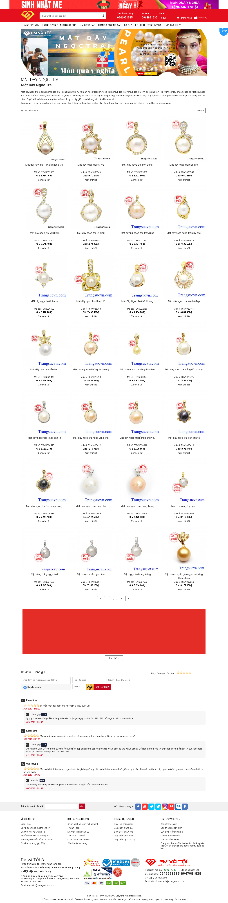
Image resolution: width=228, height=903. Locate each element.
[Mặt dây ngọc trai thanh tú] (90, 275)
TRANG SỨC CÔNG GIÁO (109, 25)
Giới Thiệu (26, 824)
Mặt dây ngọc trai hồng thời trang (91, 369)
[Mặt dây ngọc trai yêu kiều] (44, 207)
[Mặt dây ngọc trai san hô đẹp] (184, 275)
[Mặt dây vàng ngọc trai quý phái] (184, 207)
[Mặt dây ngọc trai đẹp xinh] (184, 139)
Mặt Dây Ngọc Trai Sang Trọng (137, 506)
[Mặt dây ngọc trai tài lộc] (90, 139)
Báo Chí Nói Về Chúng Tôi (33, 832)
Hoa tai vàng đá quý (161, 103)
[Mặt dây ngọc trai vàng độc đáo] (137, 343)
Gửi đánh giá (102, 687)
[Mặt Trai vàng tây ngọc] (184, 480)
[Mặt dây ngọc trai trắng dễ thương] (184, 343)
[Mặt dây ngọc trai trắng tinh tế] (44, 412)
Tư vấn (223, 31)
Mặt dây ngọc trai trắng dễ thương (184, 369)
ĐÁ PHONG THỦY (172, 25)
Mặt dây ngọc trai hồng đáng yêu (137, 437)
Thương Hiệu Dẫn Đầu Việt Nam (37, 839)
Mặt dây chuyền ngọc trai (91, 574)
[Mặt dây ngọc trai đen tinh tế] (184, 412)
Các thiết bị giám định (171, 828)
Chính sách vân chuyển (78, 839)
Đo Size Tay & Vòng (123, 832)
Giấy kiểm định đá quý (124, 839)
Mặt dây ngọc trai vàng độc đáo (137, 369)
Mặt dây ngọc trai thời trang (137, 164)
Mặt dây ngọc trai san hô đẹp (184, 301)
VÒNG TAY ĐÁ (154, 25)
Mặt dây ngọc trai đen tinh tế (184, 437)
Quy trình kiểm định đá (172, 832)
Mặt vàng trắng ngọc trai (44, 574)
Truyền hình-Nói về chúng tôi (35, 835)
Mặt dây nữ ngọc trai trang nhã (137, 233)
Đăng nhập (186, 18)
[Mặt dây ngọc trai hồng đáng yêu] (137, 412)
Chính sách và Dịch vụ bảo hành (82, 824)
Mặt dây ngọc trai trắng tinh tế (44, 437)
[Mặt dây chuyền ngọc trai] (90, 548)
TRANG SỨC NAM (30, 25)
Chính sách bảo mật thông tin (35, 828)
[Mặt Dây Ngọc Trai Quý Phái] (90, 480)
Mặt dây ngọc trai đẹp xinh (183, 164)
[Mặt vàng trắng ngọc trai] (44, 548)
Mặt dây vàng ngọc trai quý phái (184, 233)
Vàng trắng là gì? (169, 824)
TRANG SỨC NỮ (49, 25)
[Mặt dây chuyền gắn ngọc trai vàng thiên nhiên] (184, 548)
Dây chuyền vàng (142, 103)
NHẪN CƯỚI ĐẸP (68, 25)
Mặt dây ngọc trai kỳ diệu (91, 233)
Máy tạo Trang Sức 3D (78, 832)
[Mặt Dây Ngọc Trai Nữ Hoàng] (137, 275)
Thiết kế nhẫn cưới (123, 824)
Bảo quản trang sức (124, 828)
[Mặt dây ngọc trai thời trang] (137, 139)
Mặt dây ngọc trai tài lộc (90, 164)
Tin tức (162, 18)
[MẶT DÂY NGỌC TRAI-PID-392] (114, 52)
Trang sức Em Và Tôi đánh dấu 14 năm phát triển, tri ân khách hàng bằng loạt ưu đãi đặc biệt (182, 845)
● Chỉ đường (45, 871)
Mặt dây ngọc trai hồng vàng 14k (91, 437)
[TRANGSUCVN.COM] (28, 19)
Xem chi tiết (44, 180)
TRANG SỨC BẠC (86, 25)
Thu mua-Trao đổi (76, 835)
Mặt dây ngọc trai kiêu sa (44, 301)
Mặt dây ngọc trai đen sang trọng (44, 506)
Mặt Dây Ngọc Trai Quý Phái (91, 506)
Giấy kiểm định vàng (124, 835)
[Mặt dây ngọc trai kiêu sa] (44, 275)
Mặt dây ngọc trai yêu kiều (44, 233)
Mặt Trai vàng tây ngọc (183, 506)
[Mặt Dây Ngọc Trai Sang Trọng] (137, 480)
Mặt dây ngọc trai (29, 92)
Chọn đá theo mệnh (170, 835)
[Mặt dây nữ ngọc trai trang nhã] (137, 207)
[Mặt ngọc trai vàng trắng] (137, 548)
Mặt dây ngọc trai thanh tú (90, 301)
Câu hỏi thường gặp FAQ (33, 843)
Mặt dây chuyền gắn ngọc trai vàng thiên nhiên (184, 576)
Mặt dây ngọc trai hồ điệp (44, 369)
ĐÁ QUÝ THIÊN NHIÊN (134, 25)
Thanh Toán (73, 828)
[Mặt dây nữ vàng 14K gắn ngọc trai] (44, 139)
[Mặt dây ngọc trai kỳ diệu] (90, 207)
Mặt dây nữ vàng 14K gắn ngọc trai (44, 164)
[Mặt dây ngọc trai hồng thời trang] (90, 343)
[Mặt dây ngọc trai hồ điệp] (44, 343)
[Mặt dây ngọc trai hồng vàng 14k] (90, 412)
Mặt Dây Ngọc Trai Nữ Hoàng (137, 301)
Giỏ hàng (201, 17)
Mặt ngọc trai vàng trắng (137, 574)
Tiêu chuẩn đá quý (170, 839)
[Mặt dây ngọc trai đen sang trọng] (44, 480)
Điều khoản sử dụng (77, 843)
